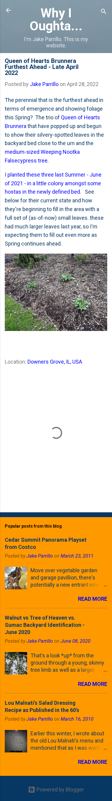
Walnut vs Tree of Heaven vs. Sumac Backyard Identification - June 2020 (45, 625)
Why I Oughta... (56, 19)
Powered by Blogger (59, 789)
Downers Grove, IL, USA (54, 362)
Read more (92, 599)
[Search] (103, 12)
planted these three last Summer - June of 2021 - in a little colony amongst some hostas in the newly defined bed (53, 183)
